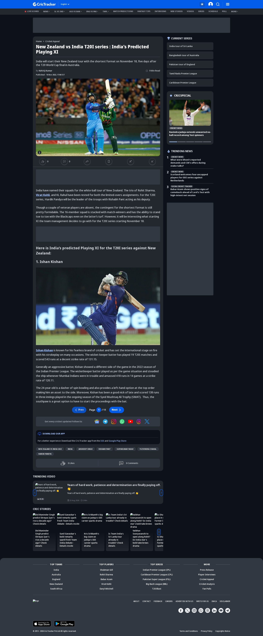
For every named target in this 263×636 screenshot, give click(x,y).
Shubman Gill (106, 569)
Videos (190, 11)
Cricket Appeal (207, 579)
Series (201, 11)
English (64, 4)
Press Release (207, 569)
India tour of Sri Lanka (181, 46)
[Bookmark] (109, 161)
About (136, 601)
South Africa (56, 588)
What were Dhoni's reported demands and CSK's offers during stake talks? (187, 162)
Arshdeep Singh (86, 449)
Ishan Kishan (44, 350)
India (70, 449)
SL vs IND (58, 11)
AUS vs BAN (74, 11)
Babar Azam (106, 579)
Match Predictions (123, 11)
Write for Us (202, 601)
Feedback (158, 601)
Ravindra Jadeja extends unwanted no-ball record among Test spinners (190, 134)
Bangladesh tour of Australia (184, 55)
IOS (102, 440)
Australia (56, 574)
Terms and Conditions (188, 631)
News (45, 11)
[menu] (227, 4)
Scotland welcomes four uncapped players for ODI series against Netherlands (189, 177)
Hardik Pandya (44, 454)
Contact (146, 601)
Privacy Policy (206, 631)
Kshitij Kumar (44, 70)
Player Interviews (207, 574)
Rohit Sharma (106, 574)
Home (39, 41)
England (56, 579)
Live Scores (33, 11)
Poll (224, 11)
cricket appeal (52, 41)
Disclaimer (225, 601)
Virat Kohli (43, 195)
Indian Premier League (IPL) (156, 569)
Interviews (160, 11)
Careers (169, 601)
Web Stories (176, 11)
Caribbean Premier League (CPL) (157, 574)
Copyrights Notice (222, 631)
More (234, 11)
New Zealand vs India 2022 (50, 449)
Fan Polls (207, 588)
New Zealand (56, 583)
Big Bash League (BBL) (156, 583)
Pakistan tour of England (182, 64)
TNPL (105, 11)
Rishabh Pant (105, 449)
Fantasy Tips (143, 11)
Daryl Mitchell (106, 588)
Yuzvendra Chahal (148, 449)
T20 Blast (156, 588)
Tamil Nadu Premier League (183, 73)
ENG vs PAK (91, 11)
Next (115, 409)
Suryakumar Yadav (125, 449)
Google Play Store (117, 440)
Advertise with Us (184, 601)
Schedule (213, 11)
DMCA (214, 601)
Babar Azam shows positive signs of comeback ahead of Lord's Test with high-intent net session (190, 192)
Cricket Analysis (207, 583)
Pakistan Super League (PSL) (156, 579)
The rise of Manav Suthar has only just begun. (97, 485)
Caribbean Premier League (182, 82)
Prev (35, 492)
